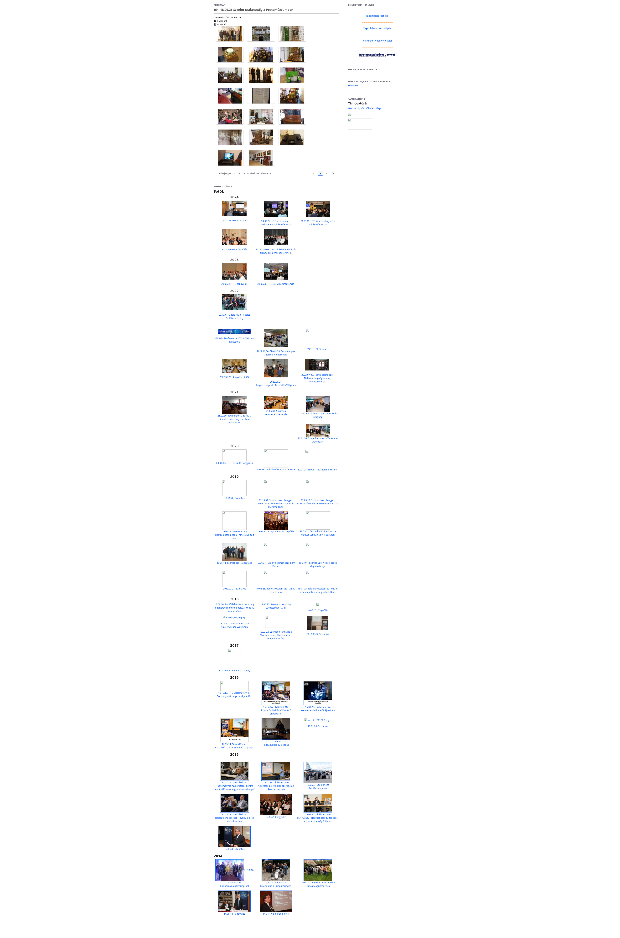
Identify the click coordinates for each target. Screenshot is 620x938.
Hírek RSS (353, 85)
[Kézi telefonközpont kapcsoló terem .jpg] (229, 137)
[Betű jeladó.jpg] (229, 54)
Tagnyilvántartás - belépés (377, 28)
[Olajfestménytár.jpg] (261, 158)
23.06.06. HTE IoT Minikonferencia (275, 283)
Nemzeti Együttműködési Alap (364, 108)
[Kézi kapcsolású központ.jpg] (292, 116)
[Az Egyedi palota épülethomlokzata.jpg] (261, 34)
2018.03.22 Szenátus (318, 634)
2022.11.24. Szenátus (317, 349)
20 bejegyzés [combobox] (225, 173)
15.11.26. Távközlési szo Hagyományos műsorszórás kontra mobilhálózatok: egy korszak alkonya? (234, 786)
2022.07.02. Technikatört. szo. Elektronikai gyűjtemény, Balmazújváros (317, 378)
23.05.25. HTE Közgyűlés (234, 283)
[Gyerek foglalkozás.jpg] (229, 116)
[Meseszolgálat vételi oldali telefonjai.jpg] (292, 137)
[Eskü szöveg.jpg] (261, 96)
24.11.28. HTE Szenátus (234, 220)
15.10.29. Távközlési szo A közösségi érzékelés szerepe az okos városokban (276, 786)
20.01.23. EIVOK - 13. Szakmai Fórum (317, 469)
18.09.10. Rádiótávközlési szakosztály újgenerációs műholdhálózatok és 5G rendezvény (234, 608)
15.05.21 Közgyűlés (275, 816)
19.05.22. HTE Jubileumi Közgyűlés (275, 531)
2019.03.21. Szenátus (234, 588)
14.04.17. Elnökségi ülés (276, 913)
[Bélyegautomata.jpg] (292, 34)
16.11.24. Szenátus (318, 726)
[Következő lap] (333, 173)
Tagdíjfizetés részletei (377, 16)
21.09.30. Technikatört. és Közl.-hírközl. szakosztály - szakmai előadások (234, 419)
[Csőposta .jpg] (292, 54)
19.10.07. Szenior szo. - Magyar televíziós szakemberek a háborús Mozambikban (276, 503)
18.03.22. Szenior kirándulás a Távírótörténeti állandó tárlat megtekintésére (276, 635)
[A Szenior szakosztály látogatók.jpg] (229, 34)
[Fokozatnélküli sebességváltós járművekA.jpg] (292, 96)
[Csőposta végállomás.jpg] (229, 75)
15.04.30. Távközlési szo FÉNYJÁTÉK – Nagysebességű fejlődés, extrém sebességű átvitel (317, 818)
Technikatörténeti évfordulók (377, 41)
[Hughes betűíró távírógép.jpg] (261, 116)
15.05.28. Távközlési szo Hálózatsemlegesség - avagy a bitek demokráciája (234, 818)
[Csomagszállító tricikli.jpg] (261, 54)
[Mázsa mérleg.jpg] (261, 137)
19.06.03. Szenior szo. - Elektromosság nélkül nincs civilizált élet (234, 535)
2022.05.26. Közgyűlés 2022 (234, 377)
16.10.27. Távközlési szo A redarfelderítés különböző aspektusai (276, 710)
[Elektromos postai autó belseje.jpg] (229, 96)
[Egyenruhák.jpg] (261, 75)
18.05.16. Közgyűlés (317, 610)
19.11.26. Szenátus (234, 498)
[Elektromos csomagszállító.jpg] (292, 75)
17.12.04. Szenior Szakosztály (234, 670)
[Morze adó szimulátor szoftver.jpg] (229, 158)
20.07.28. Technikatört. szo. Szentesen (275, 469)
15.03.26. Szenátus (234, 848)
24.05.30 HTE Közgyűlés (234, 249)
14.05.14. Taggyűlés (234, 913)
